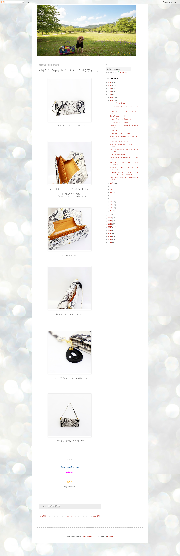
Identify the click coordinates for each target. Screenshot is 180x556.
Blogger (110, 536)
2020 (110, 218)
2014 (110, 236)
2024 (110, 88)
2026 (110, 82)
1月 (111, 211)
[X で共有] (54, 506)
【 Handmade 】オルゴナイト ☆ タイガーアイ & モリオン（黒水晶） (124, 173)
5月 (111, 199)
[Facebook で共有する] (56, 506)
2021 (110, 215)
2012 (110, 242)
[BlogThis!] (51, 506)
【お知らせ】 (114, 130)
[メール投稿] (44, 506)
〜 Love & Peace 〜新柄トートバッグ (123, 122)
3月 (111, 205)
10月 (112, 183)
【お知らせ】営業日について (120, 133)
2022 (110, 95)
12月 (112, 97)
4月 (111, 202)
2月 (111, 208)
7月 (111, 192)
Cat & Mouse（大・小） (118, 116)
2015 (110, 233)
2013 (110, 239)
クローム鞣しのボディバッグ (120, 141)
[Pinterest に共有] (59, 506)
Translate (123, 72)
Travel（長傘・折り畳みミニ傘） (121, 119)
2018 (110, 224)
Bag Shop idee (69, 487)
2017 (110, 227)
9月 (111, 186)
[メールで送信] (49, 506)
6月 (111, 195)
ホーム (69, 516)
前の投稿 (96, 516)
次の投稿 (43, 516)
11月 (112, 100)
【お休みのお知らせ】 (118, 154)
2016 (110, 230)
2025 (110, 85)
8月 (111, 189)
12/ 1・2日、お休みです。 (119, 103)
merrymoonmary (88, 536)
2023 (110, 92)
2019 (110, 221)
